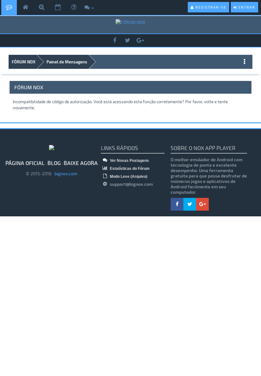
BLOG (54, 163)
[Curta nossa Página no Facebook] (114, 40)
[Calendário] (58, 7)
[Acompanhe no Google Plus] (140, 40)
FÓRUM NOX (23, 61)
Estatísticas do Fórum (129, 168)
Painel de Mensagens (66, 61)
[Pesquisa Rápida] (41, 7)
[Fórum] (9, 7)
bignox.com (64, 173)
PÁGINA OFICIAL (25, 163)
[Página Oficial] (25, 7)
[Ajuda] (74, 7)
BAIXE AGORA (81, 163)
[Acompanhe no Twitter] (127, 40)
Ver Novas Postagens (129, 160)
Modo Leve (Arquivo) (128, 176)
